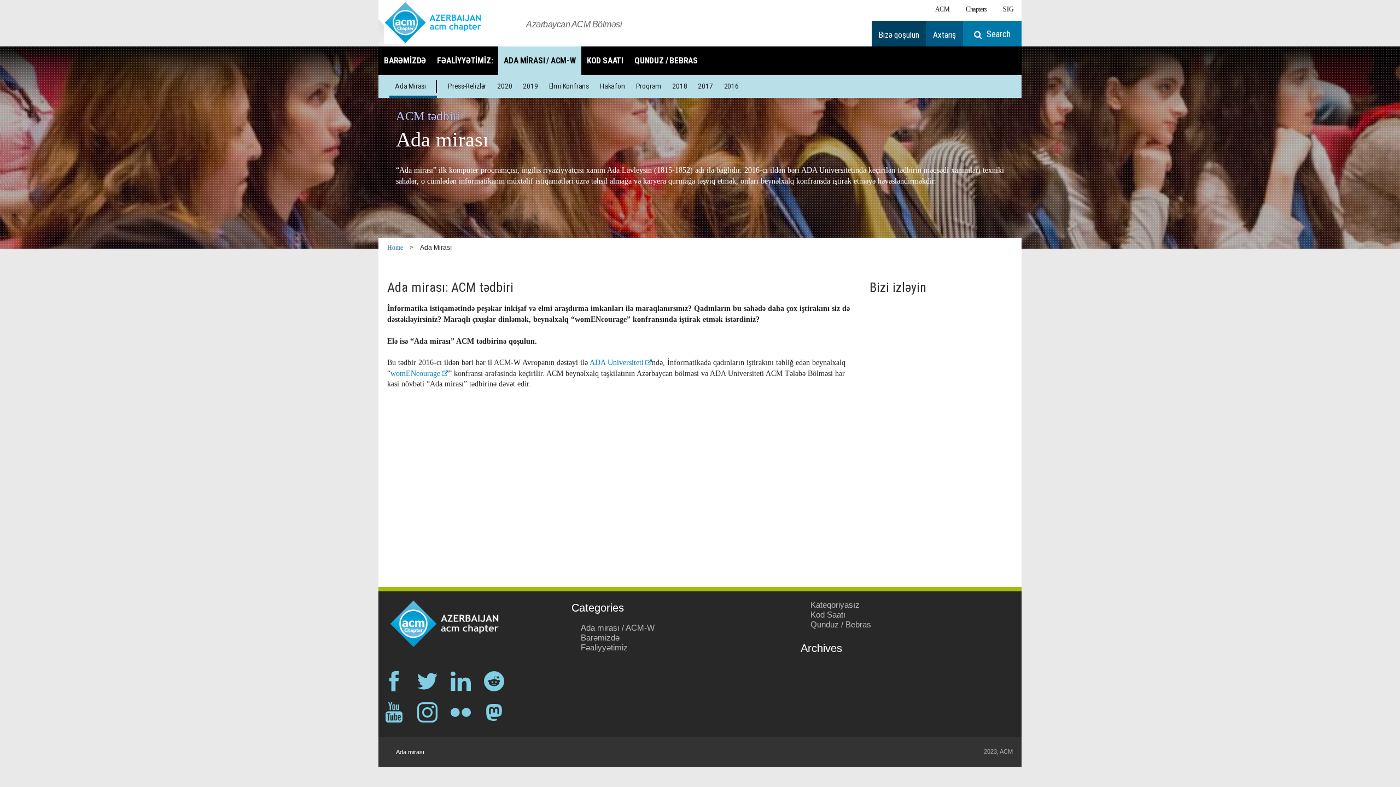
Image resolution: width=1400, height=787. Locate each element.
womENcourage (415, 373)
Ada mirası (410, 85)
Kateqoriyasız (835, 604)
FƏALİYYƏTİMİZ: (465, 61)
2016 (731, 85)
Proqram (649, 85)
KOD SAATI (605, 61)
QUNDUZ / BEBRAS (666, 61)
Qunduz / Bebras (840, 624)
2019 (530, 85)
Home (395, 247)
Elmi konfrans (569, 85)
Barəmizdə (600, 637)
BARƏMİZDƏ (405, 61)
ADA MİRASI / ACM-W (539, 61)
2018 (679, 85)
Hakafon (612, 85)
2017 (705, 85)
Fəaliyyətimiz (604, 647)
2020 (504, 85)
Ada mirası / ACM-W (618, 627)
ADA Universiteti (617, 363)
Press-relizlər (467, 85)
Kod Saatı (827, 614)
